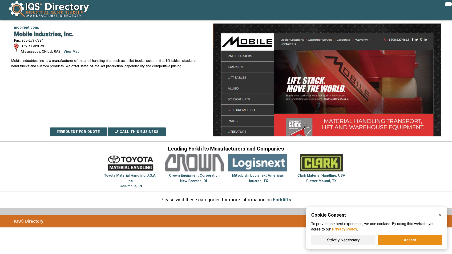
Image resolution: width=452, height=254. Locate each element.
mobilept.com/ (27, 27)
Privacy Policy (344, 229)
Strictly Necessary (343, 240)
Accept (410, 240)
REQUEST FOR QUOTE (80, 132)
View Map (72, 51)
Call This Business (138, 132)
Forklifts (282, 199)
